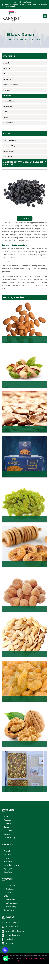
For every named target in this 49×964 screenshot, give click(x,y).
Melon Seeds (7, 106)
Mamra (5, 74)
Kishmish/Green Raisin (10, 85)
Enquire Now (24, 218)
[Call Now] (5, 947)
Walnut (5, 117)
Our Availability (9, 837)
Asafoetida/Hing (9, 146)
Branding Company (24, 961)
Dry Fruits (7, 823)
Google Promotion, (39, 958)
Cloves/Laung (8, 151)
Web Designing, (27, 958)
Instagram (9, 943)
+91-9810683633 (12, 927)
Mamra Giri (7, 79)
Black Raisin (7, 96)
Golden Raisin (7, 112)
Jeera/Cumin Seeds (9, 140)
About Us (7, 820)
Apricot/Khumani (9, 101)
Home (6, 816)
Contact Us (8, 830)
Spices (6, 827)
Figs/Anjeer (7, 90)
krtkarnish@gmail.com (14, 935)
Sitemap (7, 834)
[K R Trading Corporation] (11, 16)
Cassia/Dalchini (8, 157)
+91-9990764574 (12, 922)
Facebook (9, 939)
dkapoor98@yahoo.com (15, 931)
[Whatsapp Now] (6, 958)
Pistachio (6, 68)
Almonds (6, 63)
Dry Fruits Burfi (8, 123)
